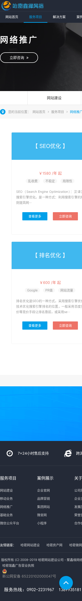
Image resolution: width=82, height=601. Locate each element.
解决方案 (59, 17)
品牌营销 (43, 498)
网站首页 (11, 17)
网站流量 (66, 290)
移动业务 (6, 498)
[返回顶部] (66, 583)
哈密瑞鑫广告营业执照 (18, 565)
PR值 (49, 290)
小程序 (42, 523)
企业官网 (43, 490)
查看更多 (34, 216)
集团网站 (43, 507)
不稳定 (50, 181)
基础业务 (6, 515)
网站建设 (54, 98)
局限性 (67, 181)
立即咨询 (18, 57)
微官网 (42, 515)
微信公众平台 (9, 523)
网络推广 (6, 507)
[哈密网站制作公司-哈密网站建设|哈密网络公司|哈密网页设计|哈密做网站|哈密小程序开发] (22, 5)
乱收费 (33, 181)
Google (32, 290)
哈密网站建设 (30, 545)
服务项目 (35, 17)
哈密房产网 (54, 545)
